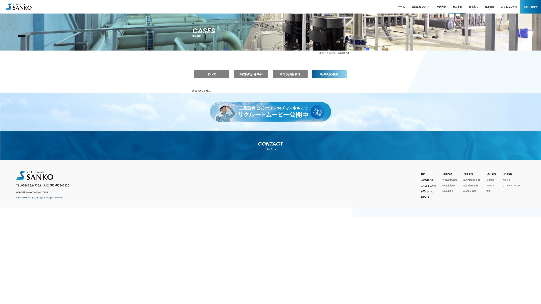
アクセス (490, 185)
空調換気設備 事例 (251, 74)
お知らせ (425, 197)
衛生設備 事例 (329, 74)
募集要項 (506, 179)
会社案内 (491, 174)
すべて (212, 74)
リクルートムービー (511, 185)
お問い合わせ (427, 191)
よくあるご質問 (428, 185)
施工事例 (468, 174)
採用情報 (508, 174)
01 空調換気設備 (449, 179)
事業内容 (447, 174)
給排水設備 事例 (290, 74)
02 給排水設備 (448, 185)
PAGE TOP (529, 284)
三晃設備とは (427, 179)
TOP (423, 174)
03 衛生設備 (447, 191)
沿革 (488, 191)
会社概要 (490, 179)
